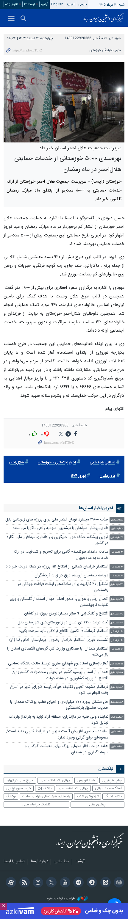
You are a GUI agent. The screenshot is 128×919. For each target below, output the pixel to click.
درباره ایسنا (39, 862)
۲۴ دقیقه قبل (116, 538)
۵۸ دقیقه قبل (116, 687)
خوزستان (115, 38)
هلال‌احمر (16, 463)
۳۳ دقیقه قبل (116, 584)
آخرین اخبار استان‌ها (96, 508)
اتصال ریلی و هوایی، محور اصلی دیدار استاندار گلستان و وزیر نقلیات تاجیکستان (59, 602)
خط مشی (61, 862)
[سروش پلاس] (91, 883)
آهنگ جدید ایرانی (108, 788)
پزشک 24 (45, 788)
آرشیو (44, 4)
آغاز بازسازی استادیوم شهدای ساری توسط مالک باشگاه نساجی (58, 664)
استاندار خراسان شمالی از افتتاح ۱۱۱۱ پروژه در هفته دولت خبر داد (57, 567)
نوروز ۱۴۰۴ (78, 476)
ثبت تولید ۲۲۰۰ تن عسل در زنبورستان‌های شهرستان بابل (63, 623)
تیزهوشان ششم (88, 796)
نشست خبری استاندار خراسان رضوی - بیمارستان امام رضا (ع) (58, 640)
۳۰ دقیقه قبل (117, 576)
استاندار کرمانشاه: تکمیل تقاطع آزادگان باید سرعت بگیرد (63, 631)
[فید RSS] (23, 883)
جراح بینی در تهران (20, 780)
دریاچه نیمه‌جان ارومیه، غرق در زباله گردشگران (71, 576)
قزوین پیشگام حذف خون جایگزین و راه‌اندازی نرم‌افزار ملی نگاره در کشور (57, 540)
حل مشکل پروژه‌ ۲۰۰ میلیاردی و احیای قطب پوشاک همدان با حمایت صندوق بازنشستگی (59, 705)
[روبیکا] (118, 883)
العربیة (71, 4)
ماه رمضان (107, 476)
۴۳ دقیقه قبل (116, 623)
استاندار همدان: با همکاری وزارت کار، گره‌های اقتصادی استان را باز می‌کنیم (57, 652)
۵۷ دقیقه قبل (116, 673)
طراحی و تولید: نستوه (61, 898)
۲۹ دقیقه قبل (117, 552)
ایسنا (103, 18)
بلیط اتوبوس (86, 780)
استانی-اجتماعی (102, 463)
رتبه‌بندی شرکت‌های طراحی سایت (46, 796)
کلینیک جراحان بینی (36, 804)
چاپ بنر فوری (111, 780)
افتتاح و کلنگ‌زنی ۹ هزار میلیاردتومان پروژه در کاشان (66, 614)
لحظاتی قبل (117, 520)
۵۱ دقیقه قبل (117, 649)
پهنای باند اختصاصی (55, 780)
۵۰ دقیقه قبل (117, 631)
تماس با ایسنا (14, 862)
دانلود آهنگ (113, 796)
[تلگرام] (77, 883)
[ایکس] (50, 883)
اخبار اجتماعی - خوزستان (57, 463)
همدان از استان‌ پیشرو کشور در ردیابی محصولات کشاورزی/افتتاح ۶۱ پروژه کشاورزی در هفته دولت (60, 675)
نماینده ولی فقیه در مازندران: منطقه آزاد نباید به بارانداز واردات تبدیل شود (58, 720)
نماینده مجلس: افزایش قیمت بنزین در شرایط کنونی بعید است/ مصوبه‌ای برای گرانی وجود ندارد (57, 734)
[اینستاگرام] (37, 883)
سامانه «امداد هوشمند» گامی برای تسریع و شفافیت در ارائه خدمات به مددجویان (60, 555)
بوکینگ (11, 796)
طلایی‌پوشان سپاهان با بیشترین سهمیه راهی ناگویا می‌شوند (60, 528)
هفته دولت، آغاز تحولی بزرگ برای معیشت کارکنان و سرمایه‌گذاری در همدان (66, 749)
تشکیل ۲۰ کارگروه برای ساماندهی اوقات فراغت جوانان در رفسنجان (63, 587)
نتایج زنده (11, 4)
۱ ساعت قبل (117, 717)
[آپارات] (10, 883)
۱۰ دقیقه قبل (117, 529)
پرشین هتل (97, 804)
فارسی (83, 4)
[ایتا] (104, 883)
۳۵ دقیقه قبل (116, 599)
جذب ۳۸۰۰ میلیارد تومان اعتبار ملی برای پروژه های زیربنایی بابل (56, 520)
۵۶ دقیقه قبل (116, 664)
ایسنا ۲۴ (29, 4)
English (57, 4)
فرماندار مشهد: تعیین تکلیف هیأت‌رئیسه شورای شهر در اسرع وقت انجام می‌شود (59, 690)
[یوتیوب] (64, 883)
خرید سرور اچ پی (18, 788)
